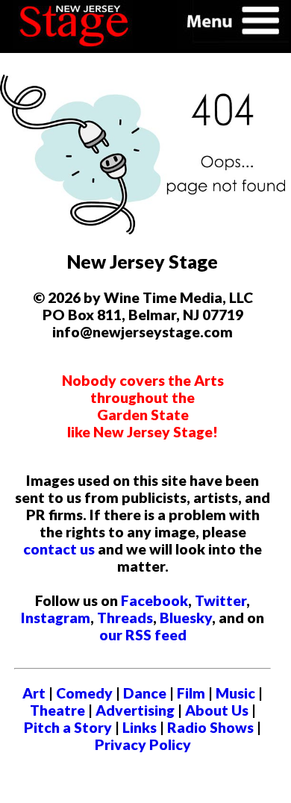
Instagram (55, 617)
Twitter (220, 600)
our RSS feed (143, 634)
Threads (125, 617)
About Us (216, 710)
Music (235, 693)
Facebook (154, 600)
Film (191, 693)
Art (34, 693)
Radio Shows (210, 727)
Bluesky (186, 617)
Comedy (84, 693)
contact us (59, 548)
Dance (144, 693)
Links (139, 727)
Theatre (57, 710)
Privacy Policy (143, 744)
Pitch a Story (68, 727)
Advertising (135, 710)
